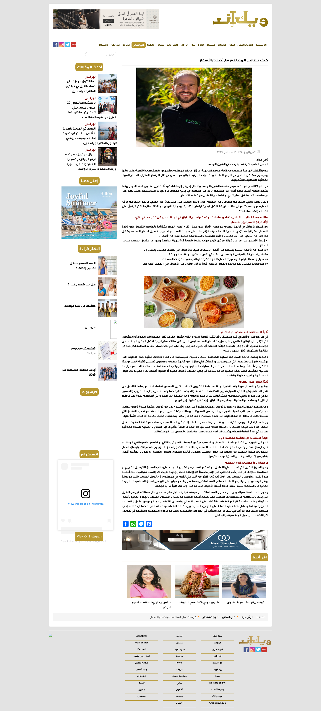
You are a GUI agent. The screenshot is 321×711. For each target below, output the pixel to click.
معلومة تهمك (179, 676)
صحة (217, 676)
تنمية (142, 683)
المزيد (126, 45)
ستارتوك (217, 636)
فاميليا (222, 45)
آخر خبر (179, 636)
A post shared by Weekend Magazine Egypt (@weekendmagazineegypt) (103, 541)
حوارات (217, 643)
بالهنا (150, 45)
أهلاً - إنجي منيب (142, 656)
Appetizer (141, 636)
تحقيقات (141, 676)
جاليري (141, 689)
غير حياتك (217, 696)
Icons (179, 662)
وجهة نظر (142, 669)
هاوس (179, 696)
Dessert (141, 649)
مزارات (179, 669)
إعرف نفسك (217, 689)
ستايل (160, 45)
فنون (232, 45)
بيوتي (179, 683)
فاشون (179, 689)
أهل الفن (217, 656)
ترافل (184, 45)
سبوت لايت (179, 649)
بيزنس (179, 643)
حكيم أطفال (141, 663)
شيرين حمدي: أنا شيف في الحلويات (199, 602)
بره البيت (217, 669)
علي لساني (139, 45)
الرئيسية (261, 45)
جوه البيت (217, 663)
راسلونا (103, 45)
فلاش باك (172, 45)
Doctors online (217, 682)
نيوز (192, 45)
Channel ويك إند (217, 703)
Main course (141, 642)
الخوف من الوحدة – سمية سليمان (246, 602)
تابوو (201, 45)
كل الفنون (217, 649)
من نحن (115, 45)
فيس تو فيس (245, 45)
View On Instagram (89, 536)
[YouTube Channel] (73, 45)
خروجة (179, 656)
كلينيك (210, 45)
